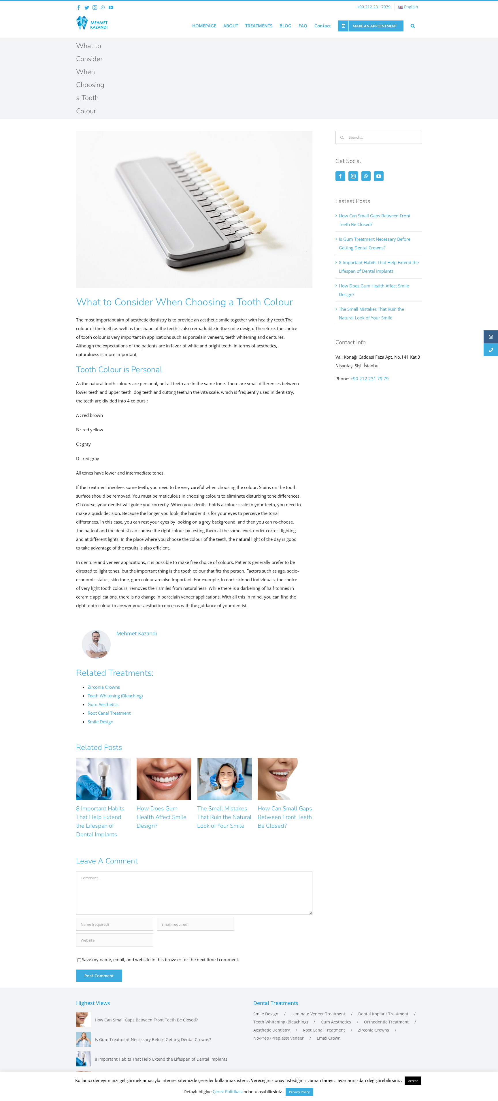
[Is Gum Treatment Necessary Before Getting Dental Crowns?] (83, 1039)
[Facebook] (340, 176)
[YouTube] (379, 176)
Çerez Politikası (228, 1091)
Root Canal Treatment (324, 1030)
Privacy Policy (299, 1092)
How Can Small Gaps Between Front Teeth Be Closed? (285, 817)
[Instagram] (353, 176)
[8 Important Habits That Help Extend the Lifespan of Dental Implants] (83, 1058)
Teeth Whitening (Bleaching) (280, 1022)
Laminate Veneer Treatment (318, 1014)
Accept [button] (413, 1081)
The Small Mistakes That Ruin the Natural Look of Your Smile (224, 817)
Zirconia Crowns (373, 1030)
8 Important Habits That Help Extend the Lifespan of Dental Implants (161, 1059)
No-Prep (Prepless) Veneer (278, 1038)
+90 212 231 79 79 (369, 378)
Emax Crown (329, 1038)
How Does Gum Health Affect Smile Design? (161, 817)
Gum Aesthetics (336, 1022)
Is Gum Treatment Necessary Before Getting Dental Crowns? (153, 1039)
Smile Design (265, 1014)
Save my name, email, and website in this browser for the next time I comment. (160, 959)
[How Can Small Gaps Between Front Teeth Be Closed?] (83, 1019)
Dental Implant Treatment (383, 1014)
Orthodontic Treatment (386, 1022)
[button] (413, 25)
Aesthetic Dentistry (271, 1030)
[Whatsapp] (366, 176)
